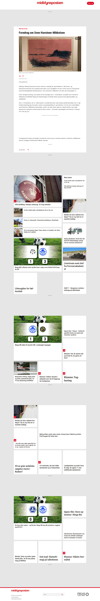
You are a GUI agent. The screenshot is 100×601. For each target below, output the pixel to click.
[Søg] (62, 594)
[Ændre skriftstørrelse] (20, 76)
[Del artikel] (23, 76)
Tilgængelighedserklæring (16, 598)
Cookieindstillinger (14, 597)
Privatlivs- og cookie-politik (16, 595)
